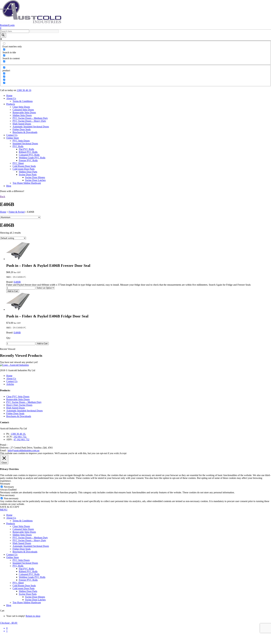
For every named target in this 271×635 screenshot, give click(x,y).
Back (2, 196)
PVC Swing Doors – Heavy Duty (29, 121)
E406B (17, 282)
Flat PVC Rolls (26, 149)
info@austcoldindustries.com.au (23, 450)
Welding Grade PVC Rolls (32, 157)
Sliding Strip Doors (22, 115)
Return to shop (33, 616)
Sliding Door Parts (28, 171)
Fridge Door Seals (22, 129)
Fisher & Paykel (17, 212)
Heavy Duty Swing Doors (19, 405)
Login (12, 25)
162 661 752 (19, 436)
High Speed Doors (22, 123)
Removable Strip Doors (24, 112)
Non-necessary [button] (7, 495)
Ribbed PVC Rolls (28, 152)
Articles (10, 384)
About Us (11, 98)
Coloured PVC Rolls (29, 154)
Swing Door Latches (35, 180)
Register (4, 25)
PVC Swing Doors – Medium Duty (30, 118)
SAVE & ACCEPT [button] (9, 507)
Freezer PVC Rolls (28, 160)
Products (10, 104)
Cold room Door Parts (24, 169)
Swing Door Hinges (35, 177)
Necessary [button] (5, 483)
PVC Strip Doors (21, 140)
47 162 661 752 (21, 439)
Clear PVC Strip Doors (17, 396)
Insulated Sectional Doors (25, 143)
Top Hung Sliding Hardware (27, 183)
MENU (4, 509)
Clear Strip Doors (21, 106)
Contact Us (11, 135)
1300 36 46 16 (24, 90)
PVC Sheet (18, 163)
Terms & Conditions (23, 101)
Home (9, 95)
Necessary (9, 486)
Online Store (12, 138)
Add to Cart (13, 291)
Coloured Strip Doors (23, 109)
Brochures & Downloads (25, 132)
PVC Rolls (18, 146)
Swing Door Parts (28, 174)
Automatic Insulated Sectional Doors (31, 126)
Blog (8, 185)
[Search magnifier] (3, 35)
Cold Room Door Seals (24, 166)
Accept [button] (122, 453)
